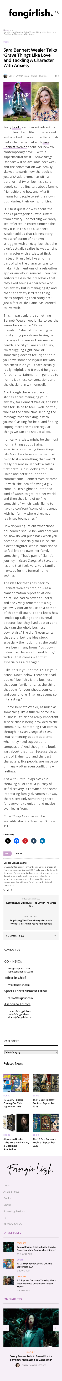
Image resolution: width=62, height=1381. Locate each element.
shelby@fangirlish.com (20, 998)
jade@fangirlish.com (20, 1014)
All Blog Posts (11, 1191)
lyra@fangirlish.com (19, 984)
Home (6, 30)
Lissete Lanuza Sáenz (19, 76)
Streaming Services (14, 1211)
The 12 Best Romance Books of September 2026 (44, 1143)
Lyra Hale (25, 1365)
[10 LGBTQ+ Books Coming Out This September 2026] (16, 1083)
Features (21, 1243)
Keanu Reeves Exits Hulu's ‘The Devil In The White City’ (31, 904)
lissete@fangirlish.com (20, 971)
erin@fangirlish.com (19, 968)
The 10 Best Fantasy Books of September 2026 (44, 1103)
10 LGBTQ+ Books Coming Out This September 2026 (13, 1103)
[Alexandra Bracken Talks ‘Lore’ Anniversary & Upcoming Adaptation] (16, 1123)
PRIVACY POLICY (12, 1224)
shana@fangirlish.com (20, 1017)
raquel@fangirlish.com (21, 1011)
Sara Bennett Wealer (26, 144)
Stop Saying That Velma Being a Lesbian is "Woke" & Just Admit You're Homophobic (31, 922)
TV (4, 1217)
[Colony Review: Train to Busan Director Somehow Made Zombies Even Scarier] (8, 1247)
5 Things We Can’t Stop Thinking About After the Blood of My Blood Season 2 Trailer (36, 1283)
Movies (7, 1204)
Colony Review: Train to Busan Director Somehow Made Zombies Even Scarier (36, 1248)
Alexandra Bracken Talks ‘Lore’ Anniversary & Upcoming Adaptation (16, 1144)
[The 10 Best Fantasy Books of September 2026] (46, 1083)
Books (6, 42)
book (16, 127)
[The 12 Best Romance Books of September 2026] (46, 1123)
